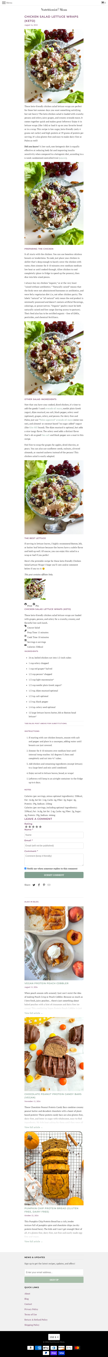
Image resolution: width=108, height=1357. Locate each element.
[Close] (89, 611)
